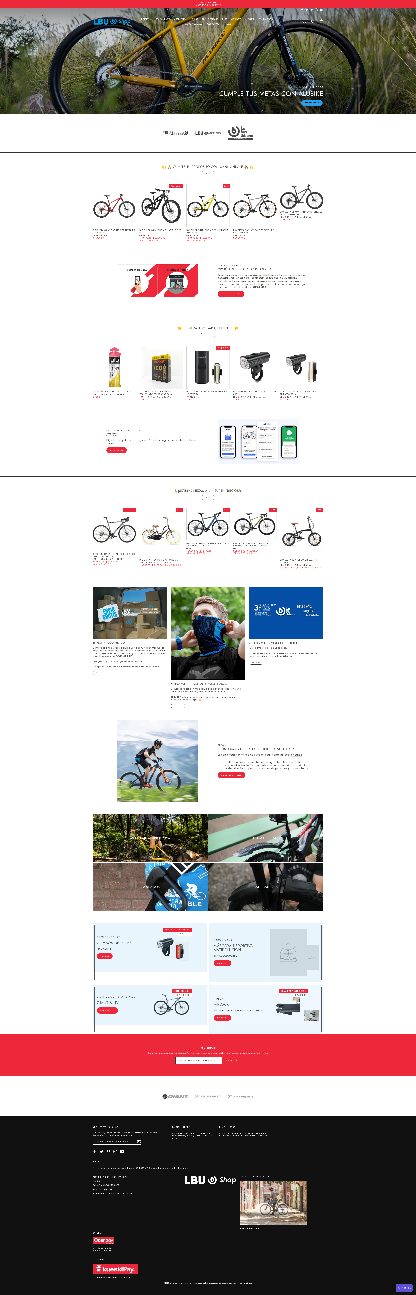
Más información (231, 294)
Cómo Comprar (267, 19)
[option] (208, 4)
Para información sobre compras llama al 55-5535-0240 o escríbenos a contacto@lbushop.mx (141, 1168)
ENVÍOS (96, 1181)
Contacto (236, 19)
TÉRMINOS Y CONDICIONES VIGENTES (111, 1177)
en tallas (296, 754)
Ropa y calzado (210, 19)
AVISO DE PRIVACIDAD (103, 1189)
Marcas (227, 23)
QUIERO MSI (256, 662)
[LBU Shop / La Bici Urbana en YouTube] (122, 1151)
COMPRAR (222, 963)
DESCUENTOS (212, 23)
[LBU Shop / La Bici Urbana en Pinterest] (108, 1151)
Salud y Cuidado (194, 23)
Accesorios (180, 19)
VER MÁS (104, 956)
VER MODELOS (178, 706)
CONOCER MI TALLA (231, 775)
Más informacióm (101, 673)
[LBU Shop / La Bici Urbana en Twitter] (102, 1151)
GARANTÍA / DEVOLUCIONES (106, 1185)
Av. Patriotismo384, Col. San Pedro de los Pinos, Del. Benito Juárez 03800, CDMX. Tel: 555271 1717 (243, 1134)
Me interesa (116, 450)
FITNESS (194, 19)
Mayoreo (250, 19)
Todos (208, 173)
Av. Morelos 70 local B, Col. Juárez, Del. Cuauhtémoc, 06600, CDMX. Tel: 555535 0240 (192, 1135)
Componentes (163, 19)
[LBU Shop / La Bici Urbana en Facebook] (95, 1151)
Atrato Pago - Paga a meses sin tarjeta (113, 1193)
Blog (224, 19)
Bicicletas (146, 19)
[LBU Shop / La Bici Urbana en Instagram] (115, 1151)
